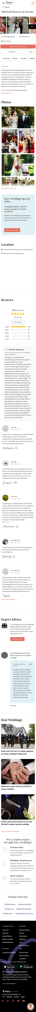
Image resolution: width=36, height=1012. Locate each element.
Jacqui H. (10, 482)
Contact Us (22, 958)
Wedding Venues (9, 904)
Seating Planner (7, 936)
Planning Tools (8, 926)
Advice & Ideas (23, 952)
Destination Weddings (9, 952)
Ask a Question (24, 955)
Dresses (21, 933)
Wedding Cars (9, 909)
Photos (15, 58)
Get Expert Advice (17, 639)
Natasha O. (10, 448)
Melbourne (7, 7)
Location (24, 58)
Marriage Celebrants (25, 904)
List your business (8, 983)
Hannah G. (11, 526)
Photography (23, 936)
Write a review (18, 322)
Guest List (5, 933)
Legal (22, 996)
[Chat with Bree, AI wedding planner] (31, 1007)
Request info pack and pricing (18, 46)
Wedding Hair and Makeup (24, 913)
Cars (20, 942)
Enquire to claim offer (12, 230)
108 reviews (10, 36)
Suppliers (22, 926)
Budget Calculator (7, 939)
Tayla (6, 596)
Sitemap (9, 996)
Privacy (16, 996)
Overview (6, 58)
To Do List (5, 930)
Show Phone (7, 41)
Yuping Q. (9, 556)
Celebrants (22, 939)
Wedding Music (8, 913)
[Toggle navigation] (3, 3)
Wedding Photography (23, 909)
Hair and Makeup (24, 945)
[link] (3, 1001)
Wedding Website (7, 942)
